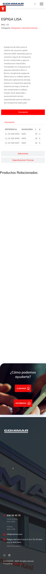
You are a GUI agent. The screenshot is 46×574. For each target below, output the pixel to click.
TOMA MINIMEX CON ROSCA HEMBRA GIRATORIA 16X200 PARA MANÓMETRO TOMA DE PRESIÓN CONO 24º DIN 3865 (22, 241)
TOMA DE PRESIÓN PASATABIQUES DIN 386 (20, 206)
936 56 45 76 (14, 515)
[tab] (23, 112)
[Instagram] (4, 555)
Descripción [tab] (9, 122)
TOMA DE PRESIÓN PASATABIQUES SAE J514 (20, 309)
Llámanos (21, 388)
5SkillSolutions (19, 564)
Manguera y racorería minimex (24, 28)
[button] (3, 9)
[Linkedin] (9, 555)
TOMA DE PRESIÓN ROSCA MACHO (16, 277)
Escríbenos (21, 403)
